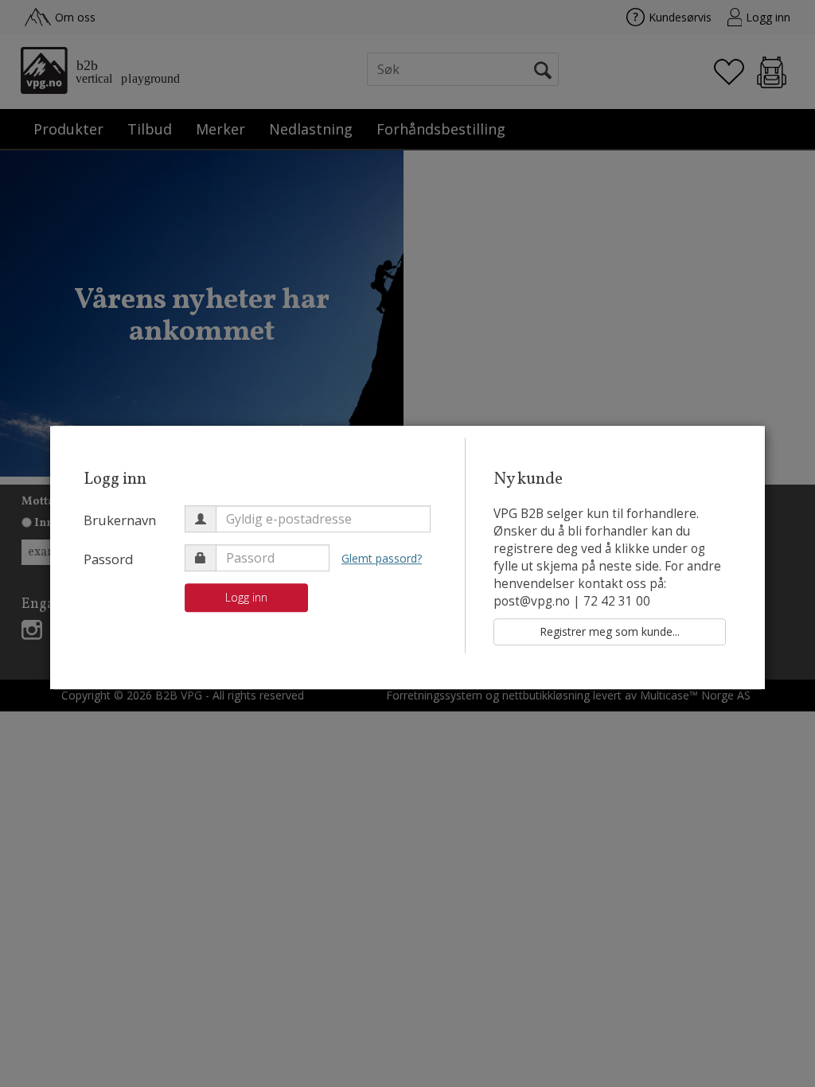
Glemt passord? (381, 558)
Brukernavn (120, 520)
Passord (109, 559)
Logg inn (246, 597)
